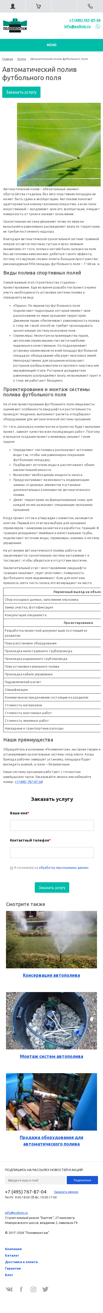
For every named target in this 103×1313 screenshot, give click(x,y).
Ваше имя (19, 813)
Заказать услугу (21, 92)
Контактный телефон (30, 840)
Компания (13, 1249)
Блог (9, 1275)
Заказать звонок (66, 1191)
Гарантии (13, 1268)
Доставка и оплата (21, 1262)
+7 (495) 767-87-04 (84, 20)
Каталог (12, 1255)
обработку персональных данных (63, 867)
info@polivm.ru (77, 26)
